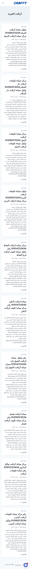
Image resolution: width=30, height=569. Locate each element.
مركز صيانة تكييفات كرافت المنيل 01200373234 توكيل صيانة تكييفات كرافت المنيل (15, 140)
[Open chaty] (26, 565)
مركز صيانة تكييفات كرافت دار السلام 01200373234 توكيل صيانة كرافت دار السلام (15, 87)
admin (21, 39)
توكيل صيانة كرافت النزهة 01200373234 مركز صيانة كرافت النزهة (15, 32)
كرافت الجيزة (23, 26)
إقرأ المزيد (23, 69)
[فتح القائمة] (3, 3)
